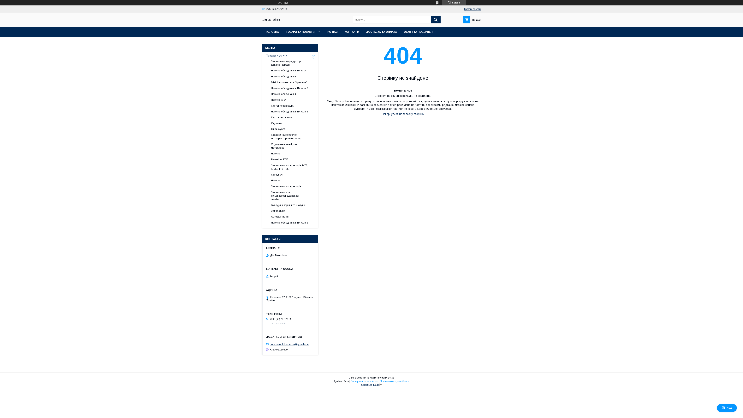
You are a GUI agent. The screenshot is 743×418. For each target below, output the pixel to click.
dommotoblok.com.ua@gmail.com (289, 344)
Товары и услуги (276, 55)
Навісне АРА (278, 99)
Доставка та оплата (381, 31)
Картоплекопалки (281, 117)
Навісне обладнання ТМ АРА (288, 70)
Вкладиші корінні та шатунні (288, 205)
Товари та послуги (300, 31)
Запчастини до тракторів (286, 186)
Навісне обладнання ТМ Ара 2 (289, 88)
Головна (272, 31)
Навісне (275, 153)
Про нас (331, 31)
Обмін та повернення (420, 31)
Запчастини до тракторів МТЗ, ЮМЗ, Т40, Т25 (289, 167)
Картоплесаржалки (282, 105)
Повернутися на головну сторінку (403, 114)
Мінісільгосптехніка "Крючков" (289, 82)
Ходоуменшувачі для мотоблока (284, 146)
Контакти (352, 31)
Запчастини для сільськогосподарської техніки (285, 196)
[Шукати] (436, 19)
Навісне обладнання (283, 76)
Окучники (276, 123)
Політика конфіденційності (394, 381)
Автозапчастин (280, 216)
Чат (729, 407)
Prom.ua (389, 377)
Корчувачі (277, 174)
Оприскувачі (278, 129)
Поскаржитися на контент (364, 381)
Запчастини (278, 210)
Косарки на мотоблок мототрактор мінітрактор (286, 136)
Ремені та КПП (279, 159)
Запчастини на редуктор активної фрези (286, 63)
